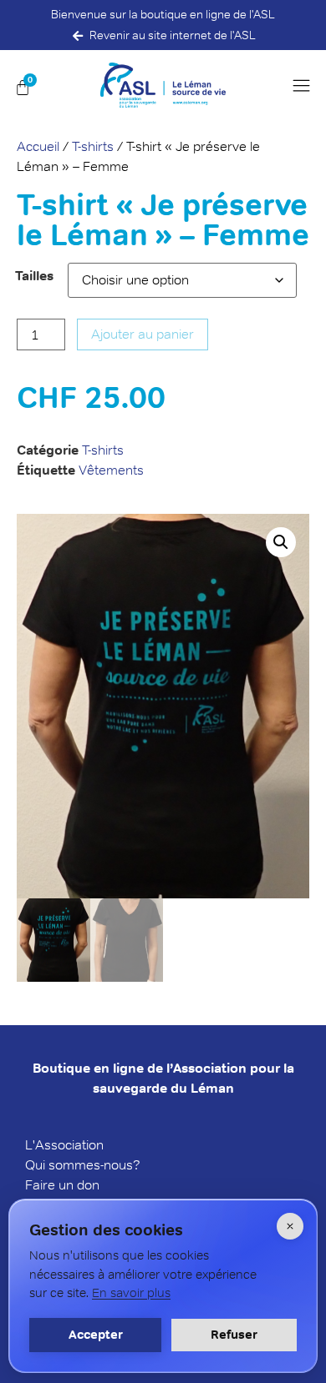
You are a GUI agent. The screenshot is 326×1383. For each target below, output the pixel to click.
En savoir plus (131, 1292)
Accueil (38, 146)
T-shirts (93, 146)
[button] (305, 85)
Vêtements (111, 470)
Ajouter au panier (142, 334)
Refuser (234, 1334)
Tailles (34, 276)
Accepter (96, 1334)
